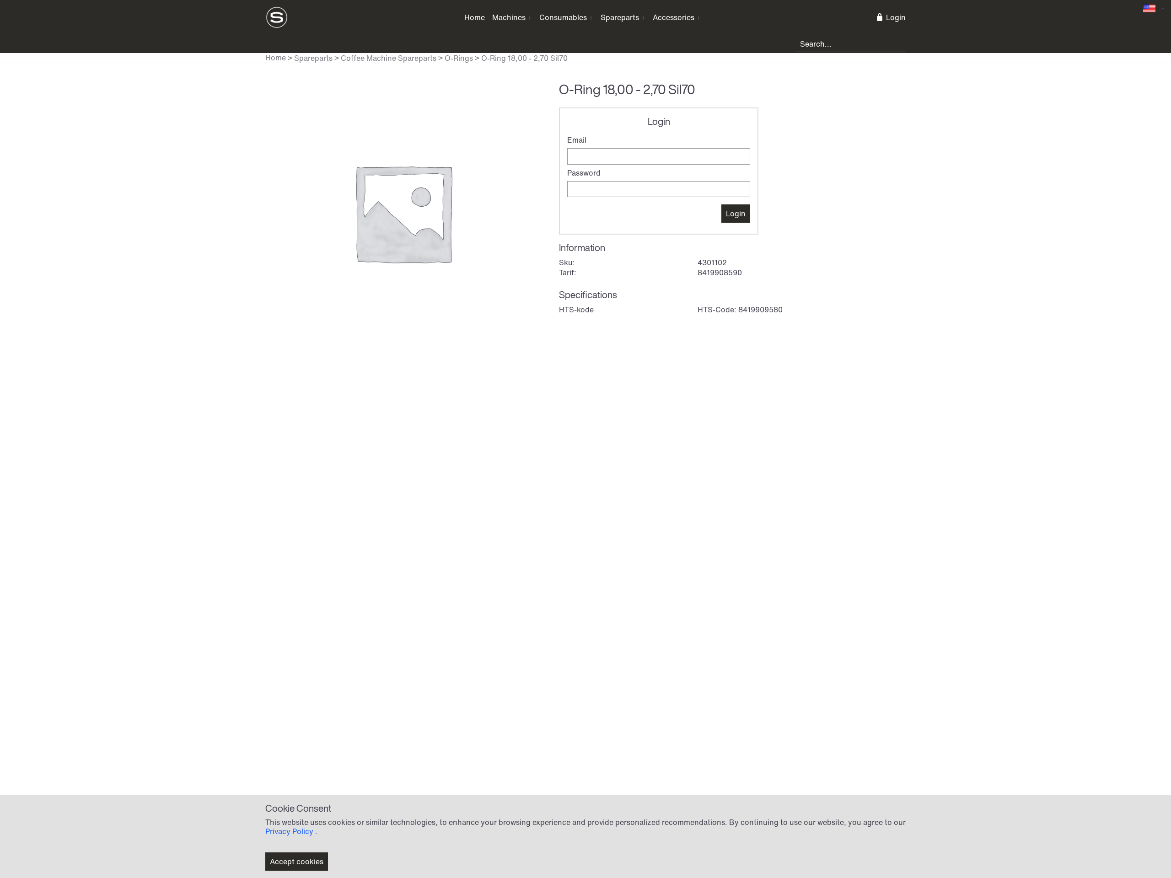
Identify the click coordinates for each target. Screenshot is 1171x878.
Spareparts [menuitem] (620, 17)
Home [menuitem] (474, 17)
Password (584, 172)
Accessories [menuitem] (673, 17)
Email (576, 140)
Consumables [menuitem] (563, 17)
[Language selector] (1154, 8)
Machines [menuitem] (509, 17)
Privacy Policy (289, 831)
